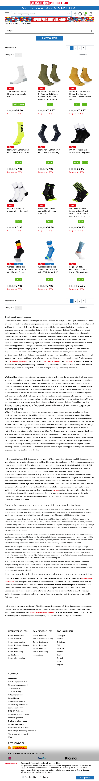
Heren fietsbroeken (16, 636)
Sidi (58, 645)
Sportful (60, 649)
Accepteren (85, 778)
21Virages (68, 361)
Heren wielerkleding (16, 658)
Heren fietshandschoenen (19, 645)
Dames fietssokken (40, 645)
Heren (15, 23)
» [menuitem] (92, 48)
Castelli (50, 361)
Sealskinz (57, 361)
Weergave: (9, 55)
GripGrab (61, 642)
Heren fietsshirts (15, 639)
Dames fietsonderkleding (43, 639)
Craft (44, 361)
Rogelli (60, 665)
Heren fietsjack (14, 649)
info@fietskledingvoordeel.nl (42, 612)
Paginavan (10, 47)
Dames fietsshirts (40, 636)
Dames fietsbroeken (41, 642)
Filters (50, 31)
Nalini (59, 661)
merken (56, 490)
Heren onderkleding (16, 642)
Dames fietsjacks (39, 649)
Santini (60, 658)
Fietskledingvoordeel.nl (18, 361)
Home (7, 23)
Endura (60, 652)
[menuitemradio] (72, 47)
